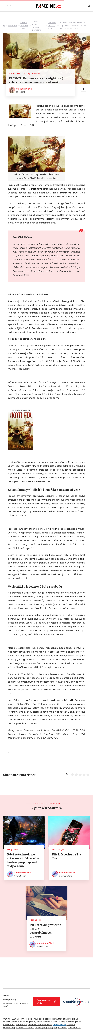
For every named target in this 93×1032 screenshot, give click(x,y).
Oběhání (32, 1024)
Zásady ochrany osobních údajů (15, 1005)
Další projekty (9, 999)
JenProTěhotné (44, 1024)
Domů (4, 25)
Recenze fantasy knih (52, 25)
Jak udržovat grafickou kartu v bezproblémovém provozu (45, 930)
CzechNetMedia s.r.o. (27, 1018)
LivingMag (53, 1027)
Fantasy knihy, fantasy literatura (36, 25)
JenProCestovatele (25, 1027)
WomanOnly (9, 1024)
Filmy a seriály (14, 849)
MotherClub (21, 1024)
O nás (6, 995)
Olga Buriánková (24, 88)
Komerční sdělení (22, 872)
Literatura (12, 25)
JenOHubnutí (74, 1027)
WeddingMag (41, 1027)
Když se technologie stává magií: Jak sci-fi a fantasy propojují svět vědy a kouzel (23, 860)
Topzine (71, 1024)
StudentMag (9, 1027)
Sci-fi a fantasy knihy (24, 25)
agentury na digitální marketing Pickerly (46, 1021)
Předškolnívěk (59, 1024)
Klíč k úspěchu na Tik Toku (66, 856)
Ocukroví (62, 1027)
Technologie (58, 849)
